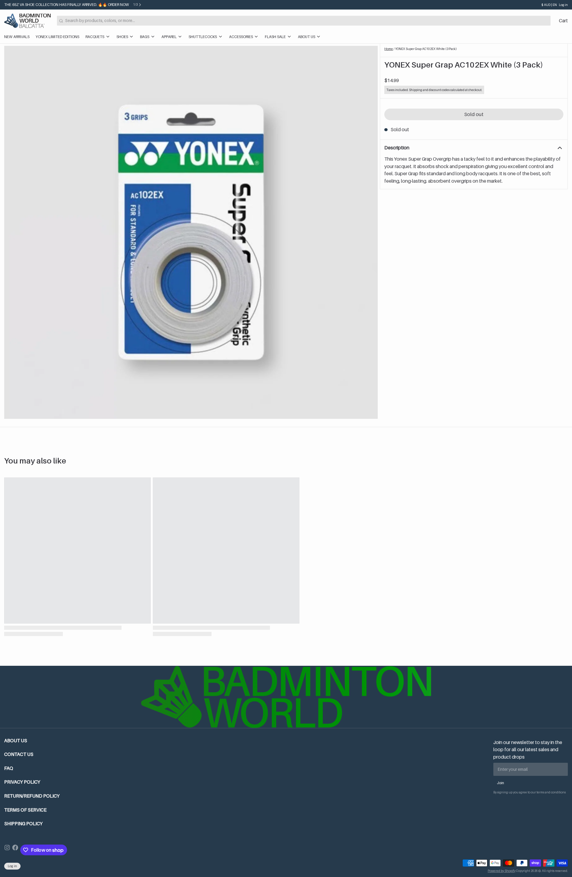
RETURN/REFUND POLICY (32, 796)
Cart (563, 21)
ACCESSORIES (241, 37)
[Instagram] (7, 850)
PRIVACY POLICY (22, 782)
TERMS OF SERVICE (25, 810)
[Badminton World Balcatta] (27, 21)
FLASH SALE (275, 37)
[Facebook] (15, 850)
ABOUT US (306, 37)
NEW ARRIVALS (16, 37)
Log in (563, 5)
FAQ (8, 768)
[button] (473, 114)
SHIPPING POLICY (23, 823)
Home (388, 49)
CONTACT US (18, 754)
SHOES (122, 37)
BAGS (144, 37)
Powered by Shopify (501, 871)
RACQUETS (95, 37)
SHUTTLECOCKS (203, 37)
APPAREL (169, 37)
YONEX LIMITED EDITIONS (57, 37)
